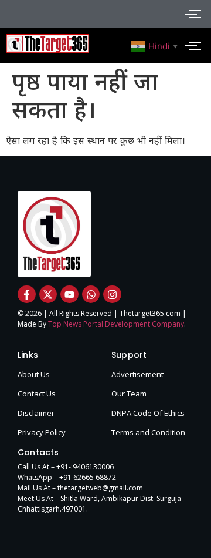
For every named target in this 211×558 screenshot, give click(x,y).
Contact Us (37, 393)
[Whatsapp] (91, 294)
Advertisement (137, 374)
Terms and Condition (148, 432)
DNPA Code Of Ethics (148, 413)
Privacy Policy (42, 432)
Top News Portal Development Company (116, 324)
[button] (156, 45)
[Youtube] (69, 294)
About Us (34, 374)
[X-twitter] (48, 294)
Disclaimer (36, 413)
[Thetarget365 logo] (47, 43)
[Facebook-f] (27, 294)
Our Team (129, 393)
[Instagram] (112, 294)
